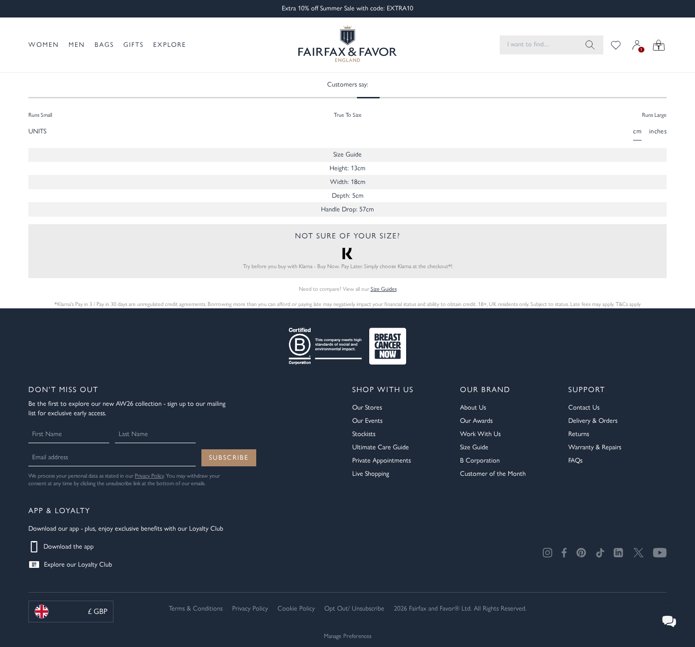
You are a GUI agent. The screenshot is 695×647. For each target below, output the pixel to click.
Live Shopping (370, 474)
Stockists (363, 434)
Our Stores (367, 407)
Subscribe (229, 458)
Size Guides (384, 289)
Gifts (133, 45)
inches (658, 131)
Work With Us (480, 434)
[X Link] (638, 553)
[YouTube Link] (660, 553)
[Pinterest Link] (581, 553)
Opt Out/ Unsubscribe (354, 608)
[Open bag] (659, 45)
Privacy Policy (149, 475)
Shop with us (383, 389)
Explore (169, 45)
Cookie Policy (296, 608)
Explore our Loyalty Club (78, 564)
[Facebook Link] (564, 553)
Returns (578, 434)
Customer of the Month (493, 474)
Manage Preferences (348, 635)
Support (586, 389)
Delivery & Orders (592, 421)
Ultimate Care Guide (380, 447)
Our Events (367, 421)
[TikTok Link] (600, 553)
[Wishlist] (616, 45)
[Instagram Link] (547, 553)
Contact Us (583, 407)
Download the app (68, 546)
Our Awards (476, 421)
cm (637, 131)
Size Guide (474, 447)
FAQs (575, 460)
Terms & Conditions (196, 608)
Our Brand (485, 389)
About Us (473, 407)
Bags (104, 45)
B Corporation (480, 460)
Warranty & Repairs (594, 447)
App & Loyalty (59, 510)
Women (43, 45)
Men (77, 45)
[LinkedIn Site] (619, 553)
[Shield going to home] (347, 45)
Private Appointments (381, 460)
